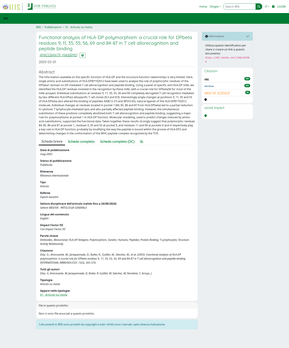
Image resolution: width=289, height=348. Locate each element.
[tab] (141, 141)
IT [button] (266, 6)
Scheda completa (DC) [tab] (117, 141)
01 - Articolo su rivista (78, 27)
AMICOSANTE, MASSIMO (58, 55)
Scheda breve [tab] (51, 141)
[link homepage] (12, 7)
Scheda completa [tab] (81, 141)
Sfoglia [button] (214, 6)
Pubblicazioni (53, 27)
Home (203, 6)
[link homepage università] (42, 7)
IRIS (38, 27)
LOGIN (281, 6)
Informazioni (216, 36)
